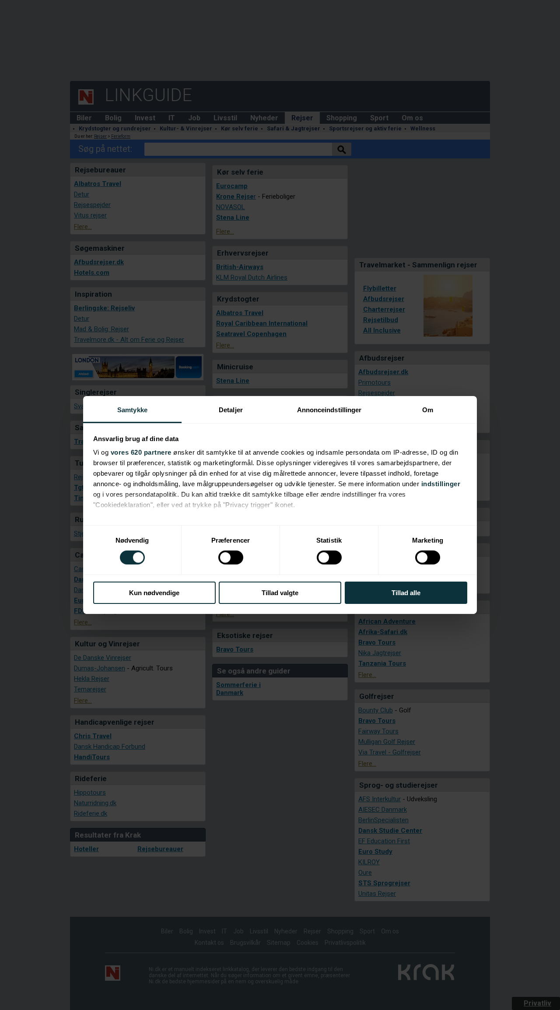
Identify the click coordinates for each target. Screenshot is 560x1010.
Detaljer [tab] (231, 410)
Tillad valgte (280, 592)
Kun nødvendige (154, 592)
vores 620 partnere (141, 452)
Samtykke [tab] (132, 410)
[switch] (230, 558)
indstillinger (441, 483)
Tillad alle (406, 592)
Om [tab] (427, 410)
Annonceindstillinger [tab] (329, 410)
